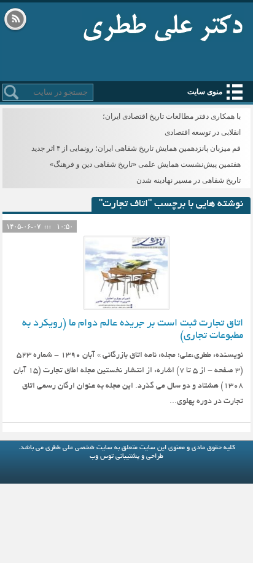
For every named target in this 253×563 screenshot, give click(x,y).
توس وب (102, 456)
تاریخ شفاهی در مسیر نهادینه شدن (188, 180)
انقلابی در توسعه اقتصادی (203, 132)
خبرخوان (15, 20)
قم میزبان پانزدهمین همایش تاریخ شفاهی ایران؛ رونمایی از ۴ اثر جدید (136, 148)
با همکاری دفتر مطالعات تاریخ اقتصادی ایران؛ (172, 116)
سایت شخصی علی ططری (163, 24)
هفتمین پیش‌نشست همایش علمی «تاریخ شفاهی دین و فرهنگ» (145, 164)
